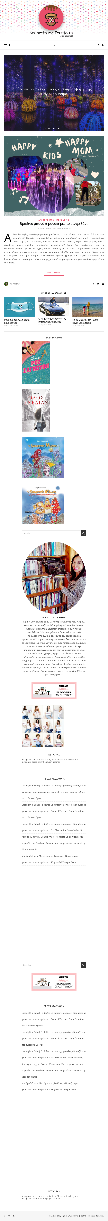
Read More (54, 272)
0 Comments (64, 228)
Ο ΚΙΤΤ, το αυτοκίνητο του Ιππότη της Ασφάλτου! (52, 320)
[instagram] (9, 1216)
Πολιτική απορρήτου (58, 1216)
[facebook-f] (5, 1216)
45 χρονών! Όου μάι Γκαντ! (64, 862)
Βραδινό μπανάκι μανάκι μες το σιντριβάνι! (54, 223)
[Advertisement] (54, 913)
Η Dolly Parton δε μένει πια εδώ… (54, 91)
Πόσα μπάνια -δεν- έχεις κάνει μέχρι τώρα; (85, 321)
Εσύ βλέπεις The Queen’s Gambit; (67, 830)
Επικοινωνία (73, 1216)
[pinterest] (13, 1216)
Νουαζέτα (15, 283)
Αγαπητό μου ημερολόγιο (54, 220)
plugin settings (53, 761)
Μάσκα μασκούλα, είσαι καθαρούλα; (16, 321)
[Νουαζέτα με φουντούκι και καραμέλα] (54, 20)
